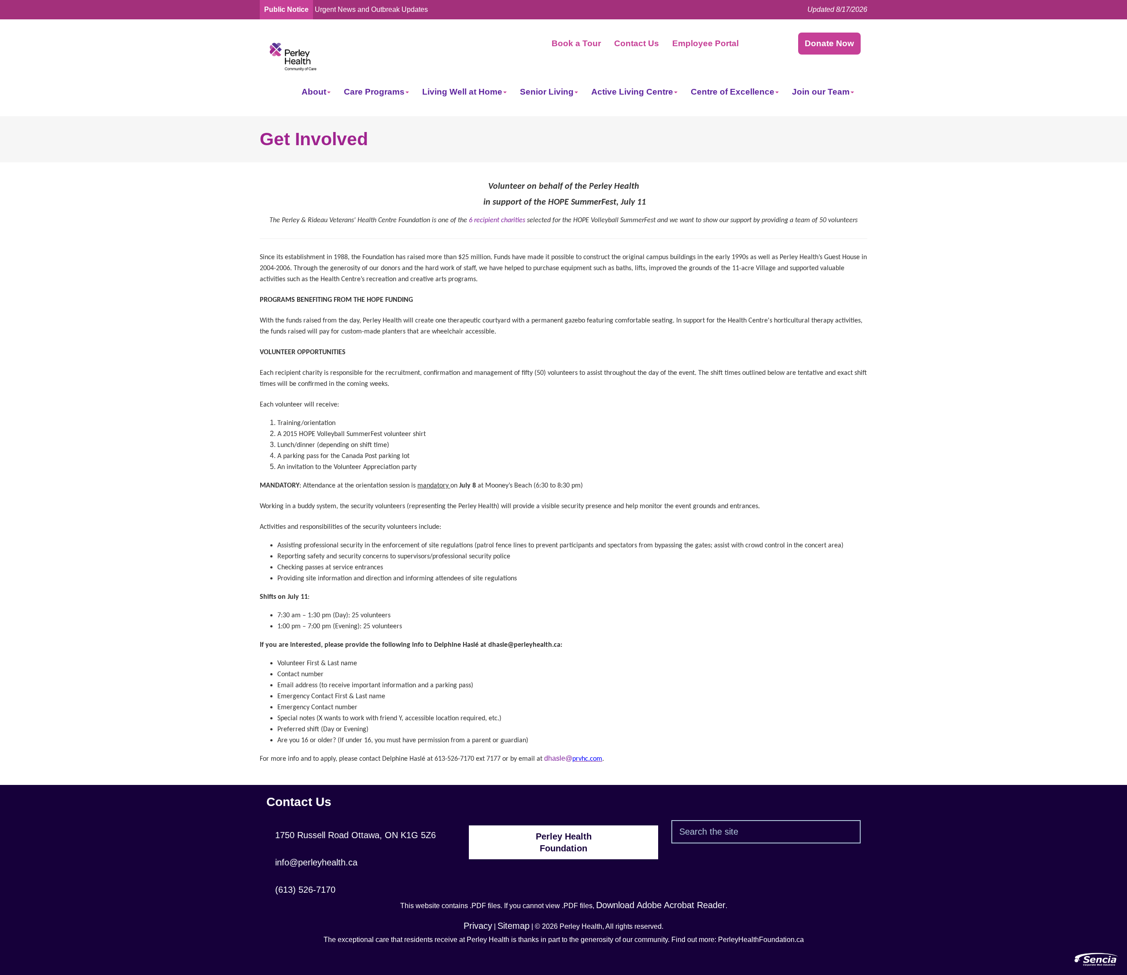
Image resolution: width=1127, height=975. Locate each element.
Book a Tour (576, 43)
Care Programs (374, 91)
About (314, 91)
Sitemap (513, 926)
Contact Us (636, 43)
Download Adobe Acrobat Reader (661, 905)
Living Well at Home (462, 91)
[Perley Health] (293, 56)
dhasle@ (573, 758)
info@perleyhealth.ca (311, 862)
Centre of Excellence (732, 91)
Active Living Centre (632, 91)
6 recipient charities (497, 220)
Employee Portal (705, 43)
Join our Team (821, 91)
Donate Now (829, 43)
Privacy (478, 926)
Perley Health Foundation (564, 842)
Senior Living (547, 91)
